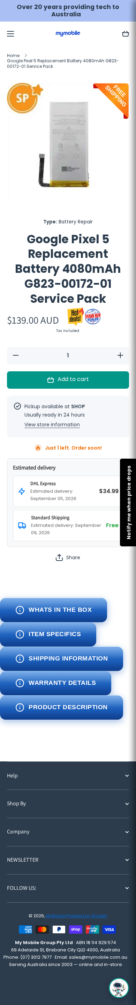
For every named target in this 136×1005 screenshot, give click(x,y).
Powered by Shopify (86, 916)
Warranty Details (62, 682)
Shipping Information (68, 658)
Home (13, 55)
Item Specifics (55, 634)
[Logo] (68, 34)
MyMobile (55, 916)
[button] (125, 33)
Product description (68, 707)
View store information (52, 424)
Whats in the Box (60, 609)
